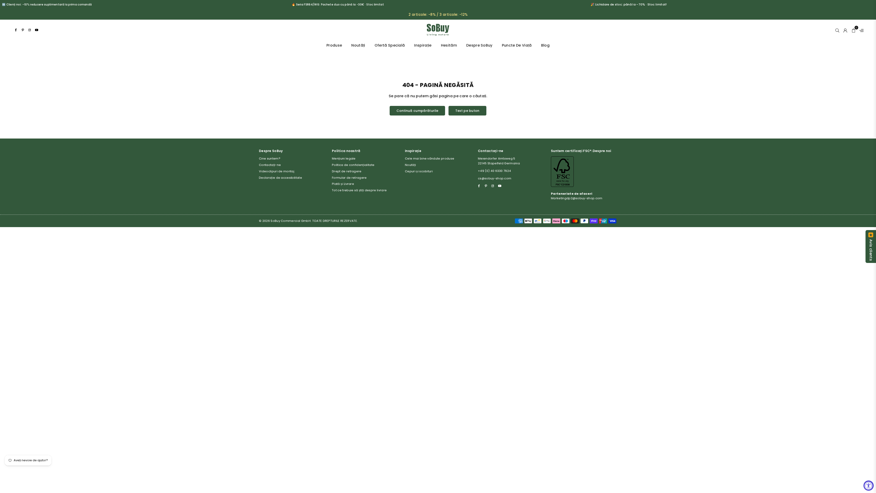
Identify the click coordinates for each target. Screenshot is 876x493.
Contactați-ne (270, 165)
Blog (545, 45)
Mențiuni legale (344, 158)
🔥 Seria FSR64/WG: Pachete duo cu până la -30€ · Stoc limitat (311, 4)
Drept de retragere (347, 171)
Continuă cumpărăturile (417, 110)
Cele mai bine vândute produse (429, 158)
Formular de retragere (349, 178)
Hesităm (449, 45)
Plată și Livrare (343, 184)
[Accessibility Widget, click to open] (868, 485)
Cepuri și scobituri (419, 171)
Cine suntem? (269, 158)
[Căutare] (837, 29)
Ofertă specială (390, 45)
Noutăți (358, 45)
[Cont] (845, 29)
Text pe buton (467, 110)
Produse (334, 45)
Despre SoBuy (479, 45)
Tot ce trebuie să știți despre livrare (359, 190)
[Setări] (860, 29)
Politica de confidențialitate (353, 165)
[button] (854, 29)
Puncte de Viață (517, 45)
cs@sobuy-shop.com (494, 178)
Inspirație (422, 45)
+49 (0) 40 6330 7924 (494, 171)
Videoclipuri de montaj (276, 171)
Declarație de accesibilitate (280, 178)
